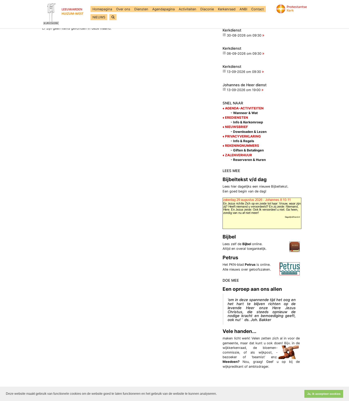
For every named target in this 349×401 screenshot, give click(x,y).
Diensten (141, 9)
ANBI (243, 9)
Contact (257, 9)
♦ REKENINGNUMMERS (241, 146)
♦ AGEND (229, 108)
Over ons (123, 9)
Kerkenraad (226, 9)
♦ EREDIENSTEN (235, 117)
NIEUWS (99, 17)
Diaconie (207, 9)
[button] (218, 394)
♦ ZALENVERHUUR (237, 155)
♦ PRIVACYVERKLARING (242, 136)
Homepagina (102, 9)
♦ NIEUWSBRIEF (235, 127)
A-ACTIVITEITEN (250, 108)
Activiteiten (187, 9)
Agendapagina (163, 9)
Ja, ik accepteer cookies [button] (324, 393)
